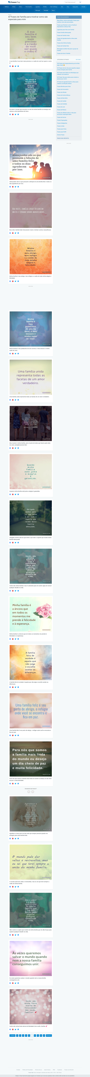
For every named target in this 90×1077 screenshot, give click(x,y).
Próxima (48, 1035)
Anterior (13, 1035)
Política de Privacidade (27, 1069)
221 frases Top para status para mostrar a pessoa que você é (68, 78)
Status (20, 6)
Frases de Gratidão (62, 104)
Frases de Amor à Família (63, 53)
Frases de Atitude (61, 92)
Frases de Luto (61, 107)
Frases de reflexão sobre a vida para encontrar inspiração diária (66, 113)
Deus (68, 6)
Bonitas (45, 6)
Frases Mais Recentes (63, 138)
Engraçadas (75, 6)
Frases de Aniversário (62, 89)
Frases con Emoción (69, 1069)
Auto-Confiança (53, 6)
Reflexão (7, 6)
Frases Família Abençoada (64, 32)
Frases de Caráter (61, 101)
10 (40, 1035)
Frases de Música (61, 109)
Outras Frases (60, 134)
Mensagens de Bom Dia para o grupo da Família (67, 49)
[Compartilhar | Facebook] (10, 66)
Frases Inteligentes (62, 123)
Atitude (13, 6)
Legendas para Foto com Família (65, 29)
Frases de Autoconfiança (63, 95)
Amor (62, 6)
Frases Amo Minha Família (64, 43)
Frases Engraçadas (62, 120)
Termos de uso (38, 1069)
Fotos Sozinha (28, 6)
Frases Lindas (60, 126)
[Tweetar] (15, 66)
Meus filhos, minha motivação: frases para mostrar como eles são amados (68, 21)
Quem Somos (47, 1069)
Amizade (83, 6)
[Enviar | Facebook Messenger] (18, 66)
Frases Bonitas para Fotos (64, 86)
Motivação (37, 10)
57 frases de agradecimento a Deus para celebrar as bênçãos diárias (67, 82)
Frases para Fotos (61, 129)
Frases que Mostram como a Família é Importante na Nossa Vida (67, 25)
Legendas (37, 6)
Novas (53, 10)
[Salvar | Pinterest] (13, 66)
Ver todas (78, 59)
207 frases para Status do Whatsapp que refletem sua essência (67, 73)
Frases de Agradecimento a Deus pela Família (67, 39)
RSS (54, 1069)
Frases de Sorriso (61, 117)
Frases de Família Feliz (63, 46)
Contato (18, 1069)
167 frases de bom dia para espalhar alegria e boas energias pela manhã (68, 68)
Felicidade (46, 10)
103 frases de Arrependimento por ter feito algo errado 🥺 (68, 64)
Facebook (59, 1069)
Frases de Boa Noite (62, 98)
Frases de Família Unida (63, 35)
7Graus (60, 1072)
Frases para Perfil (61, 132)
